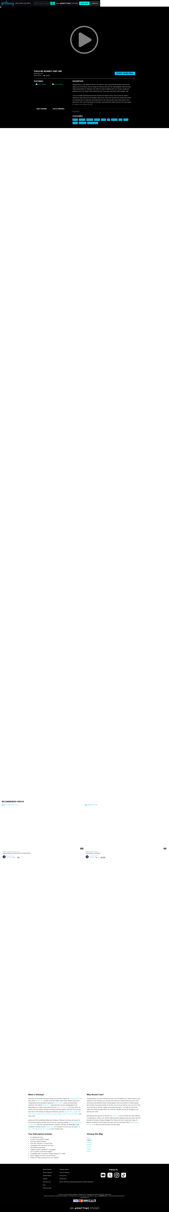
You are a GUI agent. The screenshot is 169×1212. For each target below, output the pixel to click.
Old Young (114, 119)
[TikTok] (123, 1175)
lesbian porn (39, 1100)
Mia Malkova (75, 1114)
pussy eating (82, 123)
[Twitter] (109, 1175)
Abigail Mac (76, 1111)
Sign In (95, 3)
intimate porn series (43, 1129)
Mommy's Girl (10, 856)
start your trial (124, 73)
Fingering (97, 119)
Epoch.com (52, 1195)
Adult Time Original (93, 123)
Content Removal (84, 1197)
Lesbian (126, 119)
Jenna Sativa (32, 1114)
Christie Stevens (26, 853)
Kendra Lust (40, 1114)
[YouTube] (103, 1175)
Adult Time (115, 1116)
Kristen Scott (66, 1114)
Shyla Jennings (58, 109)
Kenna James (48, 1114)
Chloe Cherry (89, 853)
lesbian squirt (32, 1124)
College (103, 119)
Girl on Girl (82, 119)
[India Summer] (44, 95)
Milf (109, 119)
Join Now (84, 3)
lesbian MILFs (46, 1105)
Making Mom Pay (92, 851)
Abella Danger (57, 1114)
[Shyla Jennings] (60, 95)
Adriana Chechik (7, 853)
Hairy (120, 119)
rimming (75, 123)
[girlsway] (7, 3)
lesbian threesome (62, 1107)
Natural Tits (90, 119)
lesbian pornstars (75, 1098)
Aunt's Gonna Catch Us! (11, 851)
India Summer (41, 109)
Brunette (75, 119)
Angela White (68, 1111)
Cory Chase (97, 853)
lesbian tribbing (58, 1103)
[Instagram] (116, 1175)
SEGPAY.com (103, 1195)
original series (50, 1127)
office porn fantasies (75, 1122)
